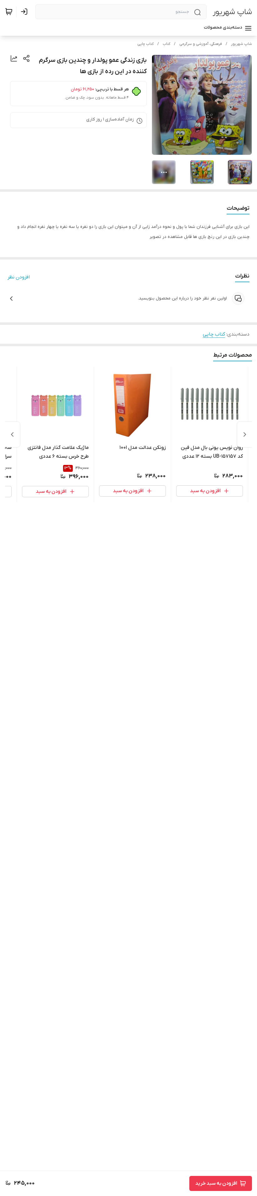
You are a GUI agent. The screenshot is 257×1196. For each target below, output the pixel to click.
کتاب (166, 43)
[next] (12, 434)
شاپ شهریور (232, 12)
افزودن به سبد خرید (216, 1183)
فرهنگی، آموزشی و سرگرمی (200, 43)
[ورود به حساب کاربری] (25, 11)
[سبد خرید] (9, 11)
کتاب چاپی (145, 43)
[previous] (244, 434)
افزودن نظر (19, 277)
